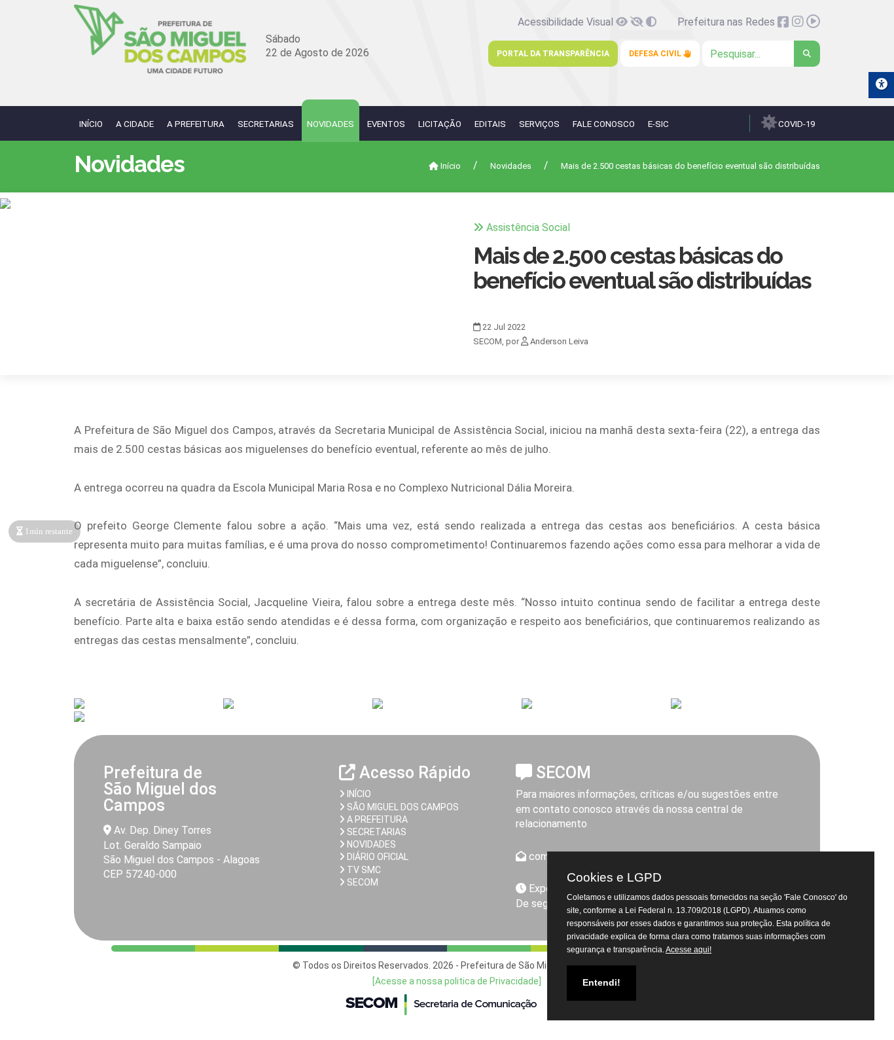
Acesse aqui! (688, 949)
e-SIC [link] (658, 124)
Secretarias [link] (266, 124)
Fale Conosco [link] (604, 124)
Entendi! (601, 982)
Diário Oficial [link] (376, 857)
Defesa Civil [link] (656, 53)
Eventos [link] (386, 124)
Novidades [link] (330, 124)
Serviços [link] (539, 124)
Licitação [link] (439, 124)
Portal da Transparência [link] (553, 53)
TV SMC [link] (363, 870)
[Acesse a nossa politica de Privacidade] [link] (456, 981)
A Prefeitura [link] (195, 124)
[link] (160, 71)
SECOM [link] (361, 882)
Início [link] (91, 124)
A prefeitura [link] (376, 819)
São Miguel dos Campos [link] (402, 807)
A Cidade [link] (135, 124)
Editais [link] (490, 124)
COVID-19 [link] (795, 124)
